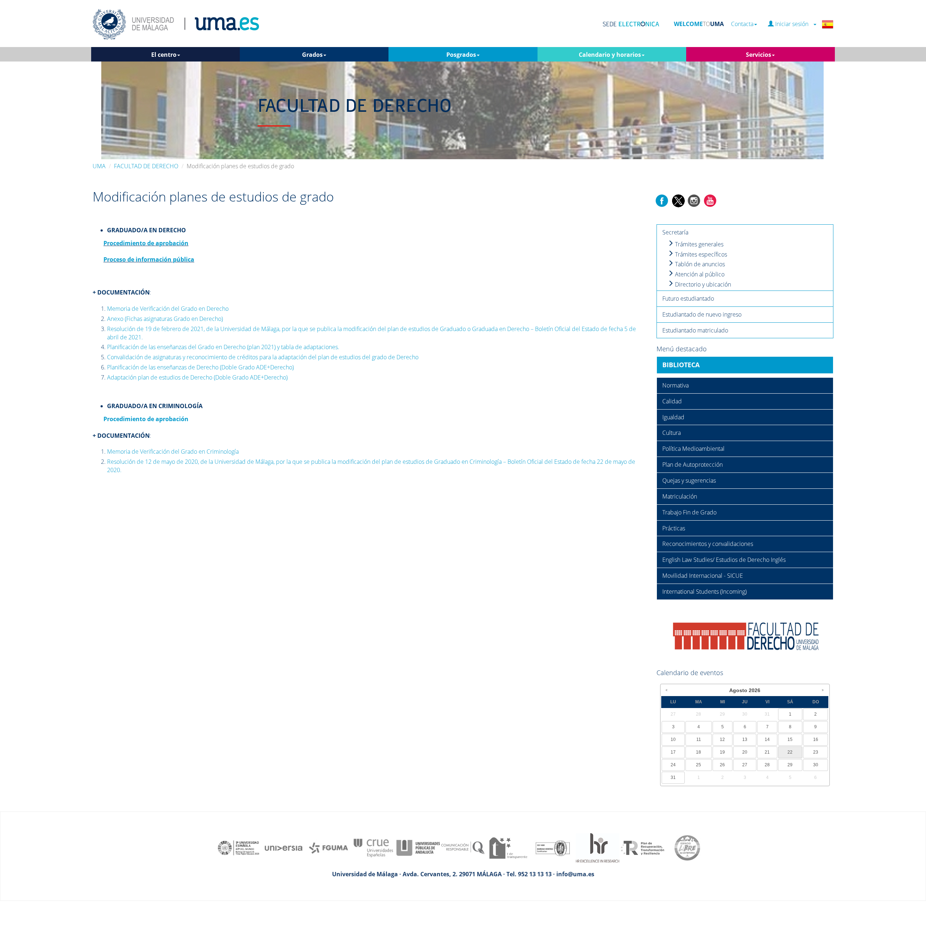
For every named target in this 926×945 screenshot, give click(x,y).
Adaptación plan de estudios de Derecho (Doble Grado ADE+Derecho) (197, 377)
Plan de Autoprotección (692, 465)
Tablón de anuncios (699, 264)
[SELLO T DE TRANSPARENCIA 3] (508, 847)
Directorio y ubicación (702, 284)
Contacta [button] (742, 24)
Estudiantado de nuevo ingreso (702, 314)
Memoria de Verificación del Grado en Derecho (168, 309)
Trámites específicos (700, 254)
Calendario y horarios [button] (610, 55)
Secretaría (675, 232)
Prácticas (673, 528)
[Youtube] (710, 200)
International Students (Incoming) (704, 592)
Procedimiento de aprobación (145, 243)
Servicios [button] (758, 55)
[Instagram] (694, 200)
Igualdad (673, 417)
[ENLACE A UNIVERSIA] (283, 847)
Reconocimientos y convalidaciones (707, 544)
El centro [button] (164, 55)
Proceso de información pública (148, 259)
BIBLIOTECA (681, 364)
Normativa (675, 385)
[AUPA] (418, 847)
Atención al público (699, 274)
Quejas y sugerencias (689, 480)
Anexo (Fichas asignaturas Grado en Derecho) (165, 319)
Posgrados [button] (461, 55)
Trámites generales (698, 244)
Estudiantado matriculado (695, 330)
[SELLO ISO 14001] (552, 847)
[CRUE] (373, 847)
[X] (678, 200)
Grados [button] (312, 55)
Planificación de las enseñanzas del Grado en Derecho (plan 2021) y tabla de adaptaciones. (223, 347)
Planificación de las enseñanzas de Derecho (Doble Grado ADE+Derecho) (200, 367)
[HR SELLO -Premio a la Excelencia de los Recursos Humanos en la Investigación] (597, 847)
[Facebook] (662, 200)
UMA (99, 166)
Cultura (671, 433)
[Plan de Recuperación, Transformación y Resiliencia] (642, 847)
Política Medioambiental (693, 449)
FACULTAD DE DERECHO (146, 166)
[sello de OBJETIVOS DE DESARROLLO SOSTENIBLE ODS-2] (238, 847)
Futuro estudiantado (688, 298)
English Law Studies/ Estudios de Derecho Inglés (724, 560)
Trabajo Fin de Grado (689, 512)
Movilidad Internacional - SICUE (702, 576)
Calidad (672, 401)
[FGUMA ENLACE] (328, 847)
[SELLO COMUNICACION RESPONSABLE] (463, 847)
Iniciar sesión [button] (793, 24)
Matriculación (679, 496)
